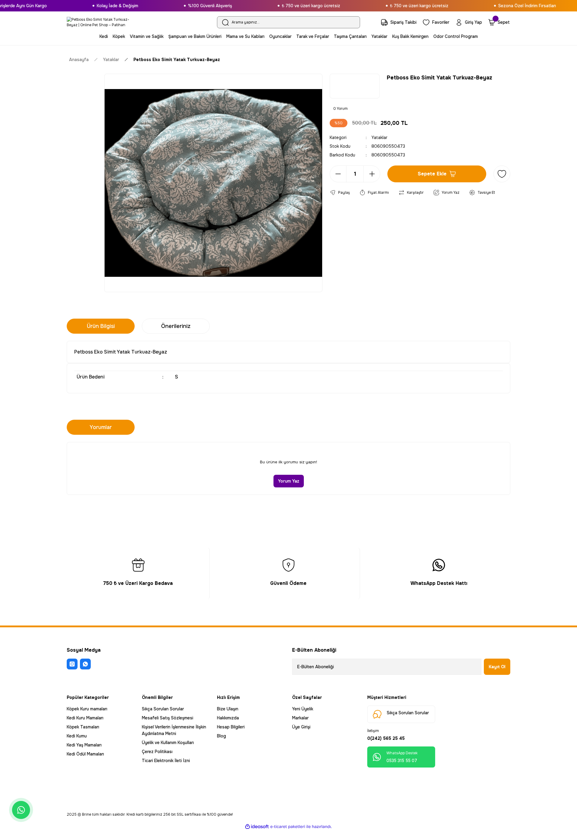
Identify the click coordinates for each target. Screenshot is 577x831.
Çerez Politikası (157, 751)
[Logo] (101, 22)
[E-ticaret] (287, 826)
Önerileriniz (176, 326)
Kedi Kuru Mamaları (85, 718)
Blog (221, 736)
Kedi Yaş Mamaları (84, 745)
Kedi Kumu (77, 736)
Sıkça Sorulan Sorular (163, 709)
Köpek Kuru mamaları (87, 709)
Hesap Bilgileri (231, 727)
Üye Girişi (301, 727)
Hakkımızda (228, 718)
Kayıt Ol (497, 666)
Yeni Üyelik (302, 709)
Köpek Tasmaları (83, 727)
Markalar (300, 718)
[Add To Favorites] (501, 173)
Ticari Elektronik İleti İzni (166, 760)
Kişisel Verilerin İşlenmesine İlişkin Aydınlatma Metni (174, 730)
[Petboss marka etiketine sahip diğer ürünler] (355, 86)
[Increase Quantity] (371, 173)
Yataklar (379, 137)
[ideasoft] (257, 826)
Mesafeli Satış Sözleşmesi (167, 718)
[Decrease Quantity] (338, 173)
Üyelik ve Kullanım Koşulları (168, 742)
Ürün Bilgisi (101, 326)
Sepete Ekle (432, 174)
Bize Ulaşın (227, 709)
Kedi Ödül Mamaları (85, 754)
